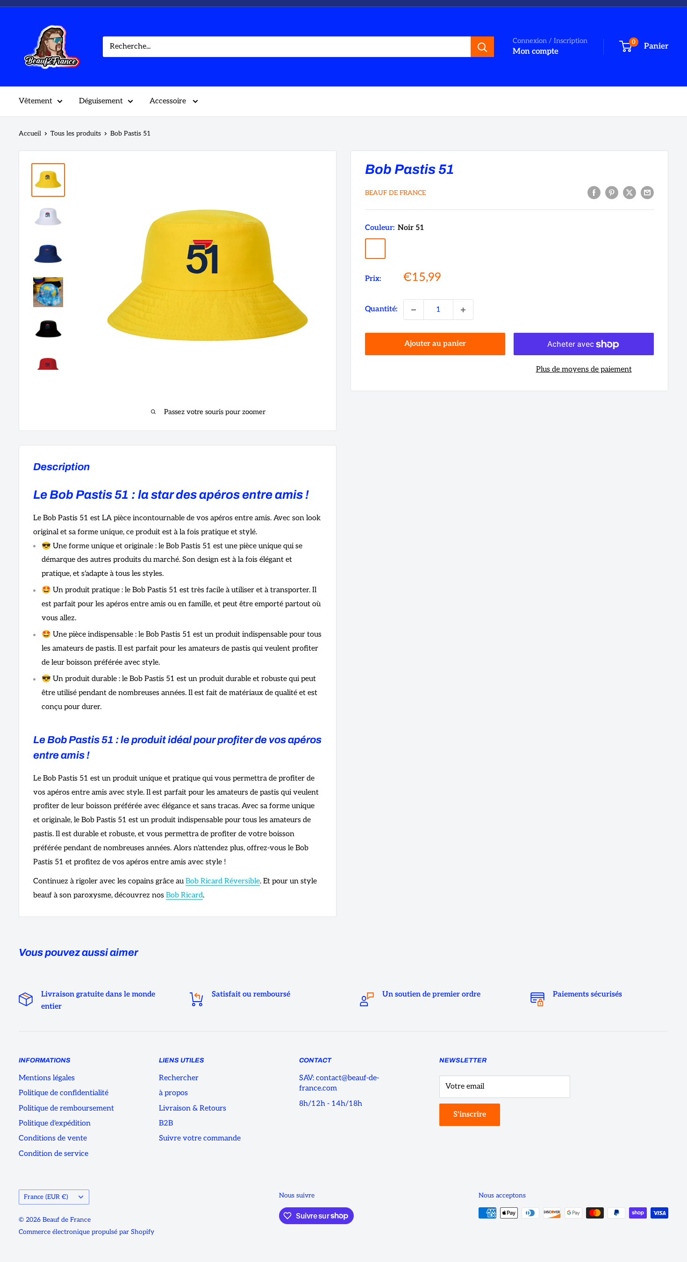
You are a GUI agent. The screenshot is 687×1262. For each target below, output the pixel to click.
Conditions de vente (53, 1138)
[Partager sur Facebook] (594, 193)
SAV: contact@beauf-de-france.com (339, 1083)
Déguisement (101, 101)
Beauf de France (395, 193)
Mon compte (535, 51)
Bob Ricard (184, 895)
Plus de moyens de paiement (584, 370)
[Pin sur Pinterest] (611, 193)
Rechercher (179, 1078)
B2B (166, 1123)
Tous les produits (75, 133)
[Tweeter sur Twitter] (629, 193)
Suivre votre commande (200, 1138)
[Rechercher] (482, 46)
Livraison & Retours (192, 1108)
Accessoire (169, 101)
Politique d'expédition (55, 1123)
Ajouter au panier (435, 344)
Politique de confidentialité (63, 1093)
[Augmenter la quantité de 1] (463, 310)
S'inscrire (469, 1114)
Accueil (30, 133)
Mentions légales (47, 1078)
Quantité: (381, 309)
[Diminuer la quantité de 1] (413, 310)
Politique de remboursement (66, 1108)
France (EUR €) (46, 1197)
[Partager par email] (647, 193)
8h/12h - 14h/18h (330, 1103)
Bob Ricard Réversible (223, 881)
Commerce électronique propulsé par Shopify (86, 1232)
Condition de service (53, 1153)
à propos (173, 1093)
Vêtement (35, 101)
